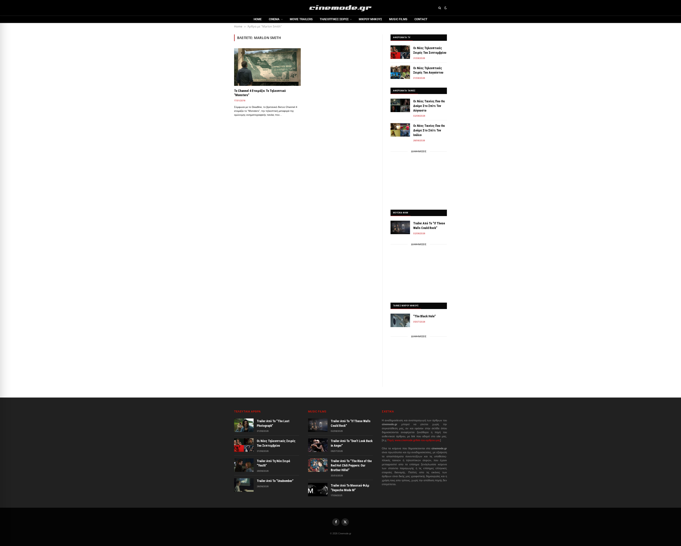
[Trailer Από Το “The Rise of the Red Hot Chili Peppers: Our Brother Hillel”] (318, 465)
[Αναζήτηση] (440, 8)
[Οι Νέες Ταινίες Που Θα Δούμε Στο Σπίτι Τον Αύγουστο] (400, 105)
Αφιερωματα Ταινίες (404, 90)
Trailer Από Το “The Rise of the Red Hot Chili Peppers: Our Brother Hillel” (351, 465)
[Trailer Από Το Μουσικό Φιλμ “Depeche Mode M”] (318, 489)
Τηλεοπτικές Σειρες (334, 19)
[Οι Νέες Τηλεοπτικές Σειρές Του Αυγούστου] (400, 72)
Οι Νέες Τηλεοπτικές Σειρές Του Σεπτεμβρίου (429, 50)
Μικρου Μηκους (370, 19)
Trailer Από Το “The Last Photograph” (273, 423)
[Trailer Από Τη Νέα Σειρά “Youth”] (244, 465)
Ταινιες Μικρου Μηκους (406, 305)
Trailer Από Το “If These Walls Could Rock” (429, 225)
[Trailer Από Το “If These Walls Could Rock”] (400, 227)
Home (258, 19)
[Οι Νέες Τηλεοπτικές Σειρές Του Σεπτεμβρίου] (400, 52)
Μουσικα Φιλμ (400, 212)
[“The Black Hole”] (400, 320)
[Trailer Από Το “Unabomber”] (244, 485)
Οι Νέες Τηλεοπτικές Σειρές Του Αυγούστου (428, 70)
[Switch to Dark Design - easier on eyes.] (445, 7)
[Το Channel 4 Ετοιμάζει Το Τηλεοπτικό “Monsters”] (267, 67)
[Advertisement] (418, 179)
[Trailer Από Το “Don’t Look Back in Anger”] (318, 445)
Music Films (398, 19)
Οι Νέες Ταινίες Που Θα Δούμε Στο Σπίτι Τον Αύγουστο (429, 105)
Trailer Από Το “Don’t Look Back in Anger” (352, 443)
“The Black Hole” (424, 316)
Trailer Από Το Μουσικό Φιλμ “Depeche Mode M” (350, 488)
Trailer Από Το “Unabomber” (275, 481)
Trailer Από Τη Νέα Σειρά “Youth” (273, 463)
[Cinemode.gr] (340, 8)
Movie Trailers (301, 19)
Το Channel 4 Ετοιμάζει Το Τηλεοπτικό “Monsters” (260, 93)
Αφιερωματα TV (401, 37)
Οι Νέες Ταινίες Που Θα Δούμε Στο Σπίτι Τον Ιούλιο (429, 130)
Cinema (274, 19)
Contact (420, 19)
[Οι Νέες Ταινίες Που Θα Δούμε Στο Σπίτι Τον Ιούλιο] (400, 130)
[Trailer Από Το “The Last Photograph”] (244, 425)
